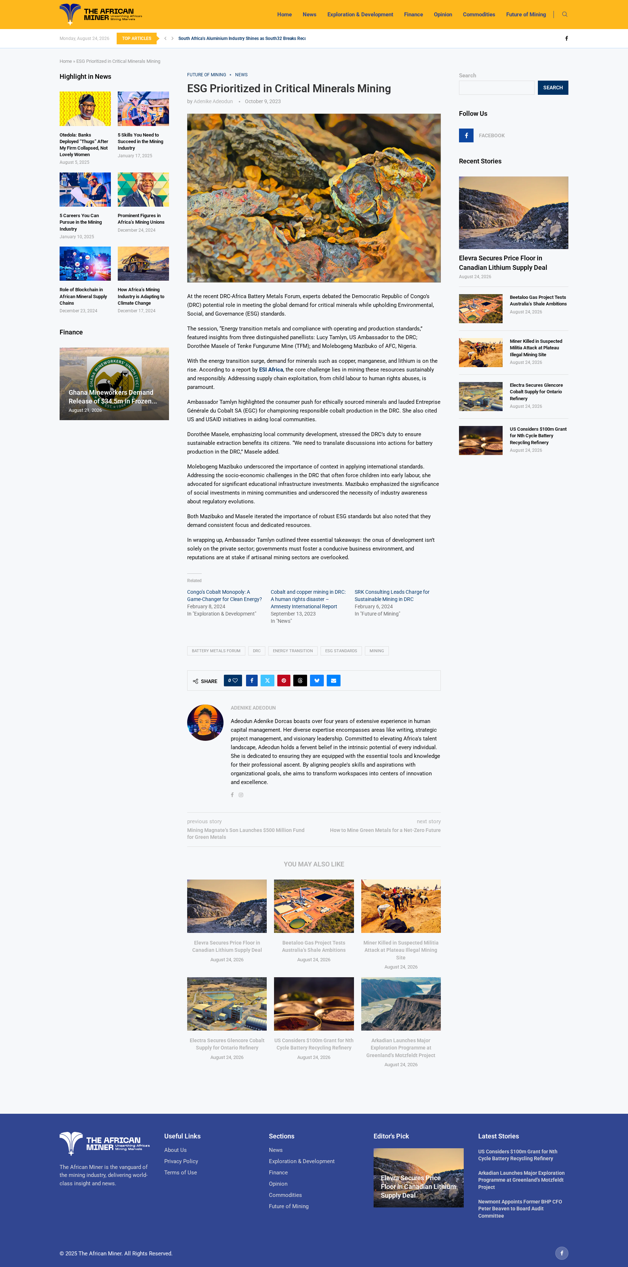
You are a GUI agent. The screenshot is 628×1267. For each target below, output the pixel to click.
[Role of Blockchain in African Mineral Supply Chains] (85, 264)
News (310, 14)
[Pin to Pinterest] (283, 680)
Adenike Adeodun (213, 101)
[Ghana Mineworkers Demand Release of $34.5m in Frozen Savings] (114, 384)
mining (377, 651)
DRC (257, 651)
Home (284, 14)
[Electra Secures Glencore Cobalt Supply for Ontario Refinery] (227, 1003)
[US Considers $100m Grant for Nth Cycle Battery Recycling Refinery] (314, 1003)
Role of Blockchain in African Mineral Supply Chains (83, 296)
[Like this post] (235, 680)
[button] (165, 38)
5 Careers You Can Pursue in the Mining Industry (81, 222)
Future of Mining (526, 14)
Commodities (479, 14)
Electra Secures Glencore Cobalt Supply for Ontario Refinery (536, 391)
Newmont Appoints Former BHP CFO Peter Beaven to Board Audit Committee (520, 1209)
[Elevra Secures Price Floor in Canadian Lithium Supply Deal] (227, 906)
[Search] (564, 14)
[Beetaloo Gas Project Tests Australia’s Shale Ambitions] (314, 906)
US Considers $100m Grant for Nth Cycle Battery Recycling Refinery (538, 435)
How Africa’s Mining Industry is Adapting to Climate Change (141, 296)
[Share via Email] (334, 680)
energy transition (293, 651)
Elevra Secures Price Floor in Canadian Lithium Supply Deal (503, 262)
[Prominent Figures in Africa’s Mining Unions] (143, 189)
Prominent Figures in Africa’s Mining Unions (141, 219)
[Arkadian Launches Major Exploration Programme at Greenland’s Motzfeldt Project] (401, 1003)
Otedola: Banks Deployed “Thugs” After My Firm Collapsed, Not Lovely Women (84, 145)
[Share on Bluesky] (317, 680)
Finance (413, 14)
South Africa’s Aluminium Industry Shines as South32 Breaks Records (245, 38)
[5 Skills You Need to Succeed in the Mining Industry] (143, 109)
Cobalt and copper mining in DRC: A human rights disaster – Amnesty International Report (308, 599)
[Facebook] (566, 38)
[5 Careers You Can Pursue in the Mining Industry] (85, 189)
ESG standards (341, 651)
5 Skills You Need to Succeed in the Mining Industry (140, 141)
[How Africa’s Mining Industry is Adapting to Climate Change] (143, 264)
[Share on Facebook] (252, 680)
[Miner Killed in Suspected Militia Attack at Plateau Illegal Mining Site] (401, 906)
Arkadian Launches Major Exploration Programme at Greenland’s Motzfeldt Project (400, 1047)
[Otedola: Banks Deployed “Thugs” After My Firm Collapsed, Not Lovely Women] (85, 109)
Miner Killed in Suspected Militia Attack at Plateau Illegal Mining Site (401, 950)
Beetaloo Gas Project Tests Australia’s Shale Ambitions (538, 300)
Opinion (443, 14)
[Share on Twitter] (267, 680)
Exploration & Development (360, 14)
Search (467, 75)
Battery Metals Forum (216, 651)
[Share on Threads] (300, 680)
